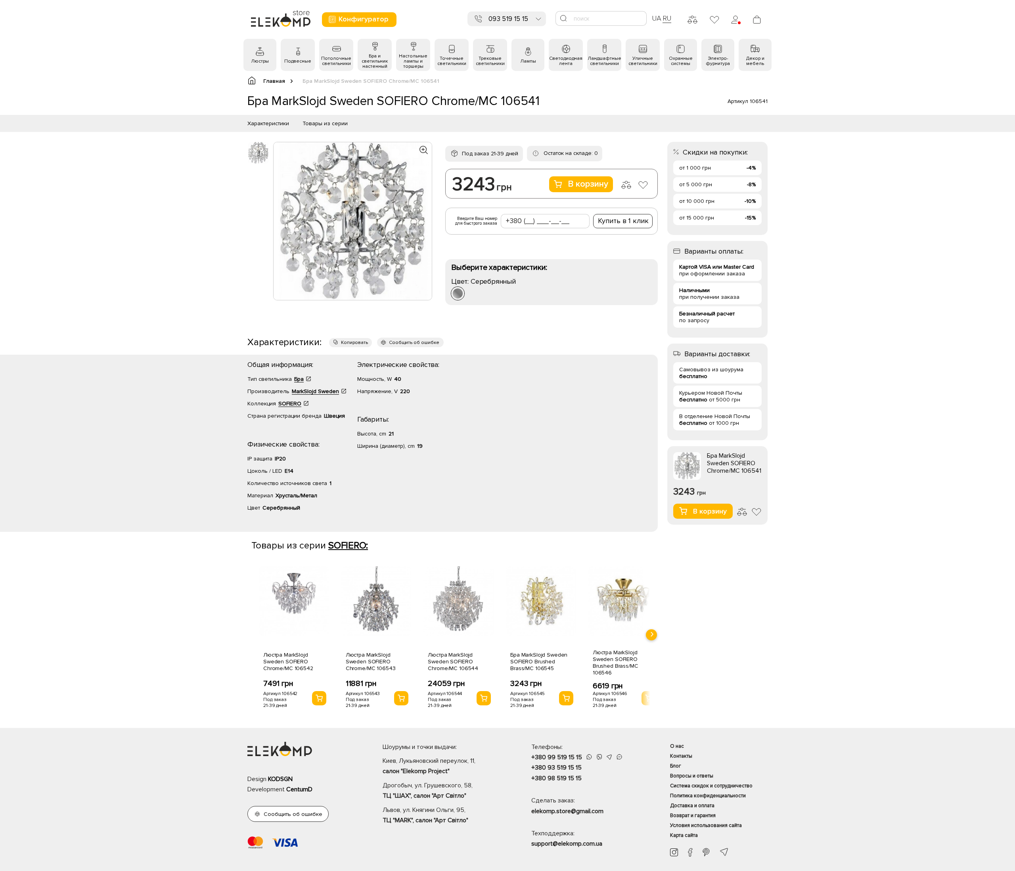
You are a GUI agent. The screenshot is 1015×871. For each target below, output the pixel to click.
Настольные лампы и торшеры (413, 61)
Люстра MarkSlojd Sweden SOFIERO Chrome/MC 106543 (371, 661)
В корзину (588, 184)
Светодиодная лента (565, 61)
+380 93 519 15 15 (556, 768)
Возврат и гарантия (693, 815)
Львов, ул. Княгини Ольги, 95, (425, 815)
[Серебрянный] (457, 293)
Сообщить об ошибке (414, 343)
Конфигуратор (364, 19)
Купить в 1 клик (623, 220)
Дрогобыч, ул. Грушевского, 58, (428, 790)
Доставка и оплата (692, 805)
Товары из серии (325, 123)
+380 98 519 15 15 (556, 778)
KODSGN (280, 779)
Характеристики (268, 123)
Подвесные (297, 61)
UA (656, 18)
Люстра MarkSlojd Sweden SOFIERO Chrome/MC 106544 (453, 661)
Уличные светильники (642, 61)
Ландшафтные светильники (604, 61)
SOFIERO (289, 403)
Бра (299, 379)
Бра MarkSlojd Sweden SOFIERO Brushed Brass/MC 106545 (538, 661)
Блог (675, 766)
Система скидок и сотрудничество (711, 786)
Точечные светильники (451, 61)
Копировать (354, 343)
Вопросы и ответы (691, 776)
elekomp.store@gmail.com (567, 811)
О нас (677, 746)
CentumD (299, 789)
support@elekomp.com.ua (566, 844)
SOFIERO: (348, 545)
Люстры (260, 61)
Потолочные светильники (336, 61)
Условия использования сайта (706, 825)
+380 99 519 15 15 (556, 757)
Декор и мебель (755, 61)
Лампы (528, 61)
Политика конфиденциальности (708, 796)
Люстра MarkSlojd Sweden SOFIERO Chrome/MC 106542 (288, 661)
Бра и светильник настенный (375, 61)
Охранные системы (681, 61)
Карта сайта (684, 835)
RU (667, 18)
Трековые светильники (490, 61)
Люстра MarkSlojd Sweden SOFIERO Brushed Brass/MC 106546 (615, 662)
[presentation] (651, 634)
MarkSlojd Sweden (315, 391)
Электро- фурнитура (718, 61)
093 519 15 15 (508, 18)
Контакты (681, 756)
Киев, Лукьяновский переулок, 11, (429, 766)
